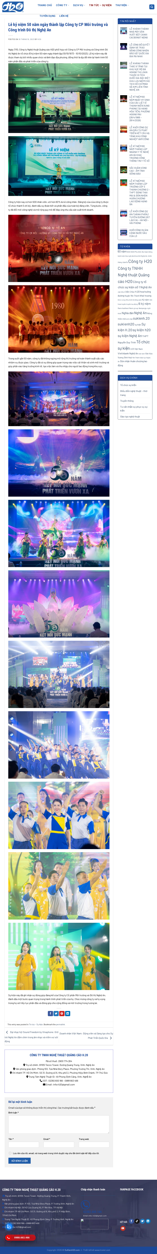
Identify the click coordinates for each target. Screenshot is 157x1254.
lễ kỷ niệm (144, 303)
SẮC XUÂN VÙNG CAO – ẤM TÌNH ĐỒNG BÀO (138, 170)
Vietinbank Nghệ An (128, 353)
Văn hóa (148, 353)
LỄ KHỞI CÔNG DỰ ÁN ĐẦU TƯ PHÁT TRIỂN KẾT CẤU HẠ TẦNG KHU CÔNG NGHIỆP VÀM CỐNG (139, 133)
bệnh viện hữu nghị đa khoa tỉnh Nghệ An (132, 256)
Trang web (84, 1139)
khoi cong (121, 300)
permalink (60, 1024)
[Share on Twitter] (56, 1013)
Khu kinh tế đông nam (134, 300)
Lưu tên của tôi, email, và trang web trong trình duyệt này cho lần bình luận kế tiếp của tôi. (56, 1153)
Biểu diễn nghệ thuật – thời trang (133, 392)
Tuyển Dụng (47, 16)
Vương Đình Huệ (125, 357)
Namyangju (143, 308)
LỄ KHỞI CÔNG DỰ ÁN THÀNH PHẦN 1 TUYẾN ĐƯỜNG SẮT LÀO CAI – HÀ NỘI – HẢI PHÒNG (139, 217)
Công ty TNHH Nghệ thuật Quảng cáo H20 (133, 275)
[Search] (152, 6)
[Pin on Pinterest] (61, 1013)
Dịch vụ (78, 5)
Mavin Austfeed (123, 308)
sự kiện (138, 324)
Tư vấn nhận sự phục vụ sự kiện (133, 408)
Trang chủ (45, 5)
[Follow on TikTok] (137, 1221)
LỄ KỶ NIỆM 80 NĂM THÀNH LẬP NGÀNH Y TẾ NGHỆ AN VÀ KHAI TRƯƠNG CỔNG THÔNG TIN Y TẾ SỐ (139, 153)
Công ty (61, 5)
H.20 (137, 291)
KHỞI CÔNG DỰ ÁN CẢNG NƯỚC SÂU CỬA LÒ (138, 233)
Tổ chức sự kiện (128, 385)
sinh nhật (129, 319)
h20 (39, 39)
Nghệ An (140, 313)
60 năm (122, 251)
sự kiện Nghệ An (130, 336)
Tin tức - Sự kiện (36, 1024)
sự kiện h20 (142, 330)
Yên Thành (136, 358)
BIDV (129, 252)
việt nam (142, 354)
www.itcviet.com (102, 1250)
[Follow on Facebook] (131, 1221)
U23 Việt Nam (136, 349)
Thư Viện (121, 5)
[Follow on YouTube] (122, 1228)
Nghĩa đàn (128, 313)
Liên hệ (63, 16)
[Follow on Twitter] (142, 1221)
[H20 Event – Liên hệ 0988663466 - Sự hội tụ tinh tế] (17, 7)
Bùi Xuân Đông (147, 252)
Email (47, 1139)
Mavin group (133, 308)
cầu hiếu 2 (121, 292)
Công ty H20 (140, 261)
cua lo (125, 262)
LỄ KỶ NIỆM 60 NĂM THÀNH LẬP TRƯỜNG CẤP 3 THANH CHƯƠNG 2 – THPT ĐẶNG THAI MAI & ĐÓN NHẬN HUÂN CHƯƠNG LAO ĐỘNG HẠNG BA (139, 192)
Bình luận (13, 1112)
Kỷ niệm (145, 299)
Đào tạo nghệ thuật (130, 416)
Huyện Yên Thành (132, 295)
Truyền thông (127, 400)
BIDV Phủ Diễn (136, 252)
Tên (10, 1139)
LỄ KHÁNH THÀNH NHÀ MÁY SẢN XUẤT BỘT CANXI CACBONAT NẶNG (139, 33)
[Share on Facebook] (50, 1013)
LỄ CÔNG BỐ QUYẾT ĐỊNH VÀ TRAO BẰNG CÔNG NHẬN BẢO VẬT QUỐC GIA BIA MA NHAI (139, 50)
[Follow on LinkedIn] (148, 1221)
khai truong (145, 295)
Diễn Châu (129, 291)
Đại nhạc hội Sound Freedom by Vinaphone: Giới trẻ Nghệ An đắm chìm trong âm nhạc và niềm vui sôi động (32, 1037)
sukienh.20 (141, 318)
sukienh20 (126, 324)
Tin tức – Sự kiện (100, 5)
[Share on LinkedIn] (67, 1013)
